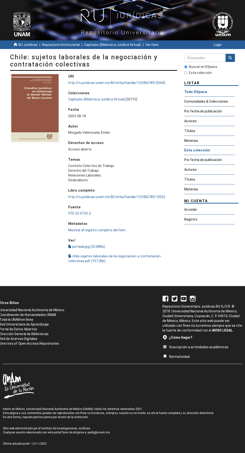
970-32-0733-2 (79, 213)
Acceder (190, 209)
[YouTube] (184, 298)
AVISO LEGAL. (223, 330)
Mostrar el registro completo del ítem (97, 230)
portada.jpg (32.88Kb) (88, 247)
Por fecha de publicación (203, 111)
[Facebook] (165, 298)
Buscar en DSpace (203, 67)
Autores (190, 121)
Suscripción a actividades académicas (198, 347)
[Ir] (230, 58)
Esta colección (200, 73)
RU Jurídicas (28, 45)
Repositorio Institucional (61, 45)
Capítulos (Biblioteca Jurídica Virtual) (112, 45)
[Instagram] (193, 298)
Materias (191, 141)
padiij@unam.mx (99, 432)
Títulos (189, 131)
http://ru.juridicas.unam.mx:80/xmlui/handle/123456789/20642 (116, 83)
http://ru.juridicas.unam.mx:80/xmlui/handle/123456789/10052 (116, 197)
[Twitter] (175, 298)
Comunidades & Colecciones (206, 101)
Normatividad (179, 357)
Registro (190, 219)
